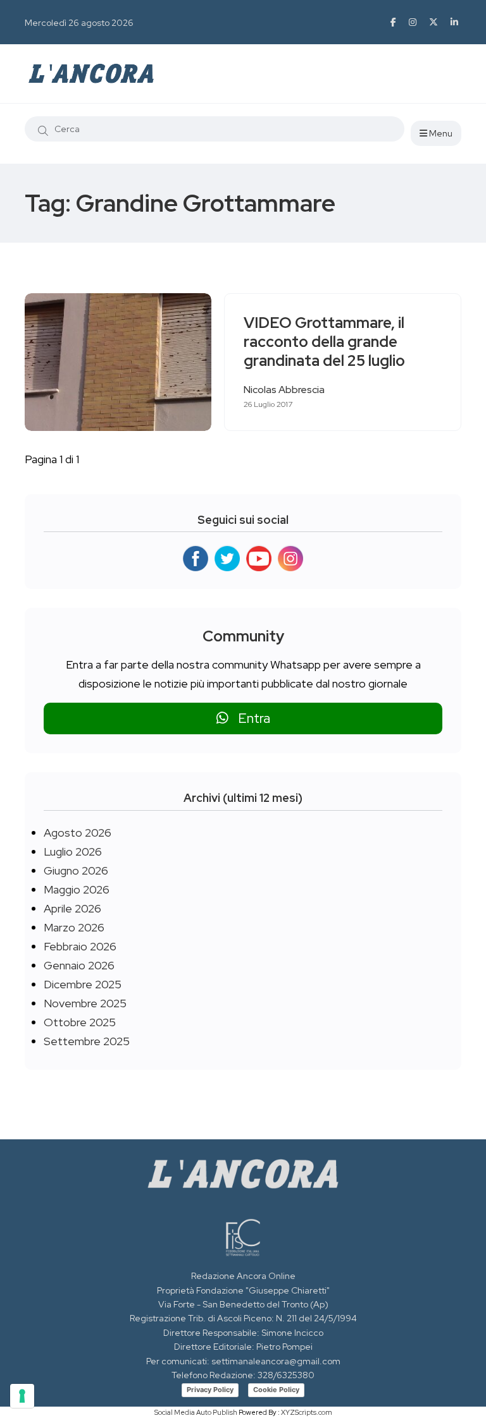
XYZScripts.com (306, 1412)
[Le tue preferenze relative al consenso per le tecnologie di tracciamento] (22, 1396)
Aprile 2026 (72, 908)
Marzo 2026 (74, 927)
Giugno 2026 (76, 870)
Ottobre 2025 (80, 1022)
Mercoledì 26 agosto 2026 (79, 22)
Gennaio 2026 (79, 965)
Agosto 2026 (77, 832)
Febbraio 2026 (80, 946)
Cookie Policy (276, 1389)
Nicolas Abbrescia (284, 389)
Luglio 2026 (73, 851)
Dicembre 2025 (83, 984)
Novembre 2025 (85, 1003)
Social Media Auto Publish (195, 1412)
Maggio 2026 (76, 889)
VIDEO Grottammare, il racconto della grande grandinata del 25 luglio (324, 342)
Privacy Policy (210, 1389)
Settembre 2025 (87, 1041)
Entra (249, 718)
